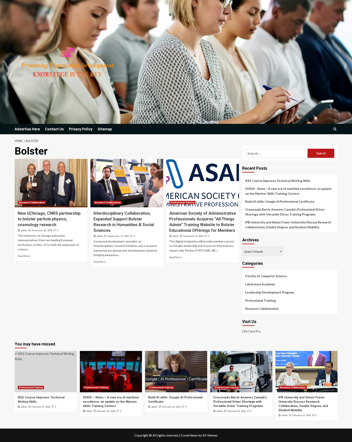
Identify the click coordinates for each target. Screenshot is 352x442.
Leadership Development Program (269, 292)
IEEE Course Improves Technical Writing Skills (277, 181)
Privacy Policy (80, 129)
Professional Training (182, 202)
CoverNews (189, 435)
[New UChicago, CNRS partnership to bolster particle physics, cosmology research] (51, 183)
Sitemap (105, 129)
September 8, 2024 (193, 236)
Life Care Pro (251, 331)
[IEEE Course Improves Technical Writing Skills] (46, 371)
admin (24, 230)
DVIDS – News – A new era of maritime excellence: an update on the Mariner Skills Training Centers (288, 191)
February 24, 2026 (236, 411)
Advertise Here (27, 129)
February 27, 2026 (41, 407)
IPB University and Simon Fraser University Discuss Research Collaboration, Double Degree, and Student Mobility (288, 224)
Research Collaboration (32, 202)
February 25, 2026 (171, 407)
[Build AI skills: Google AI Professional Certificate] (176, 371)
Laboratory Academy (260, 284)
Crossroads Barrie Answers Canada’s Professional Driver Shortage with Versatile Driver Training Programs (285, 212)
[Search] (335, 129)
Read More (24, 255)
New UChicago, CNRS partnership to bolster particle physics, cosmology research (49, 219)
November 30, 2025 (42, 230)
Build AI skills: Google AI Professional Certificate (279, 201)
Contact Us (54, 129)
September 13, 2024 (118, 236)
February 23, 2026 (301, 415)
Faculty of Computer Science (266, 276)
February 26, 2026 (106, 411)
